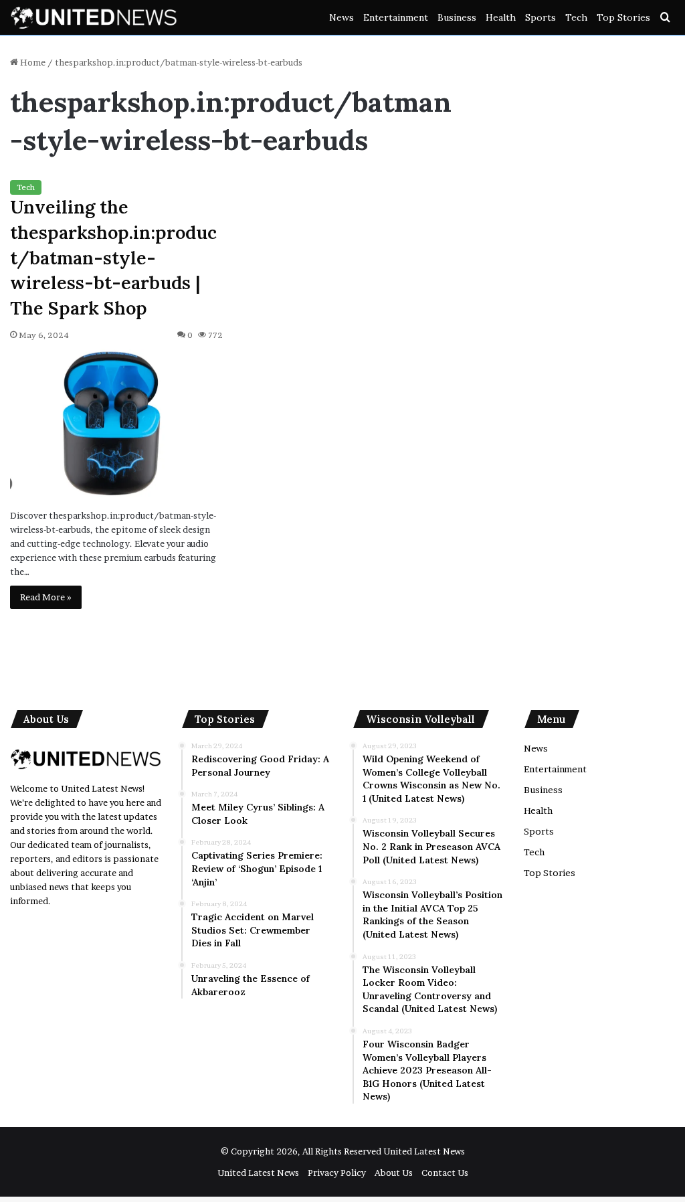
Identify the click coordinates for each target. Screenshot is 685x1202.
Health (501, 17)
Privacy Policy (337, 1172)
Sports (540, 17)
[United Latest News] (93, 17)
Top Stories (623, 17)
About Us (394, 1172)
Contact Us (444, 1172)
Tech (576, 17)
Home (31, 62)
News (341, 17)
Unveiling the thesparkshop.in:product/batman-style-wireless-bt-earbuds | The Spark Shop (113, 257)
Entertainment (395, 17)
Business (456, 17)
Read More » (46, 597)
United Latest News (424, 1151)
